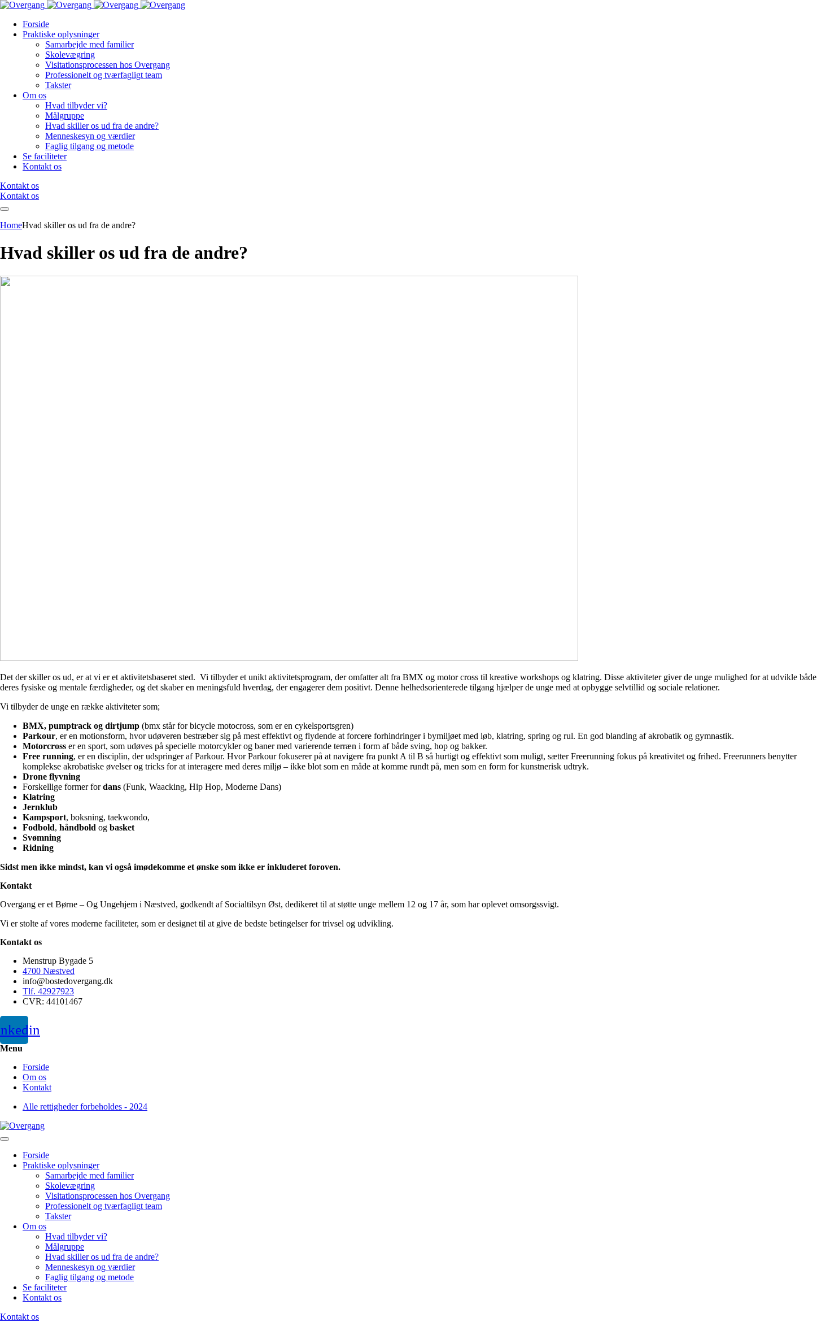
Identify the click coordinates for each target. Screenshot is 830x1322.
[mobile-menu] (4, 209)
